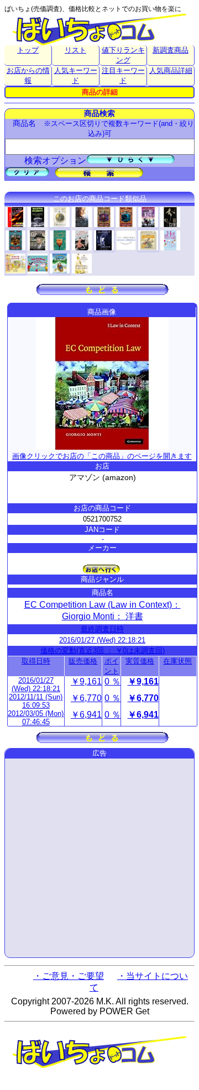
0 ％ (112, 681)
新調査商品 (170, 50)
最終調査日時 (102, 629)
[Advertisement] (99, 858)
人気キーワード (75, 75)
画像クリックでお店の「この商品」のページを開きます (102, 456)
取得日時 (36, 661)
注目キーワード (123, 75)
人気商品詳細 (170, 70)
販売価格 (83, 661)
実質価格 (139, 661)
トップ (28, 50)
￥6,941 (86, 714)
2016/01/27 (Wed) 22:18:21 (102, 640)
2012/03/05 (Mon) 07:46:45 (36, 717)
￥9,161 (86, 681)
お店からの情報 (28, 75)
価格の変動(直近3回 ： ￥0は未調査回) (102, 650)
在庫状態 (177, 661)
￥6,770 (86, 698)
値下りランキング (123, 55)
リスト (75, 50)
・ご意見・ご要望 (68, 976)
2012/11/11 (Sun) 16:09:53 (35, 701)
